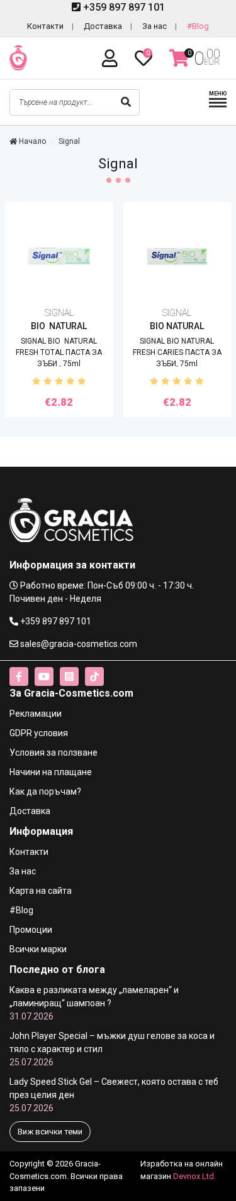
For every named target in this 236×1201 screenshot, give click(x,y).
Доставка (103, 26)
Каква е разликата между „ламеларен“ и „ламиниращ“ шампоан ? (94, 1003)
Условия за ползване (53, 752)
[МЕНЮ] (218, 106)
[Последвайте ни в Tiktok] (94, 676)
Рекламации (35, 714)
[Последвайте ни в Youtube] (44, 676)
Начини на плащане (50, 772)
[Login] (112, 58)
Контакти (45, 26)
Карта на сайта (40, 891)
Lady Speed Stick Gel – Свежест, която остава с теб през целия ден (113, 1095)
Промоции (30, 930)
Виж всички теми (50, 1131)
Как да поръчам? (45, 791)
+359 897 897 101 (123, 7)
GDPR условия (38, 733)
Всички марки (38, 949)
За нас (154, 26)
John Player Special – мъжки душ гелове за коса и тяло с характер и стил (112, 1049)
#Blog (198, 26)
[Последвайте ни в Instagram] (69, 676)
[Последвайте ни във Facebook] (18, 676)
